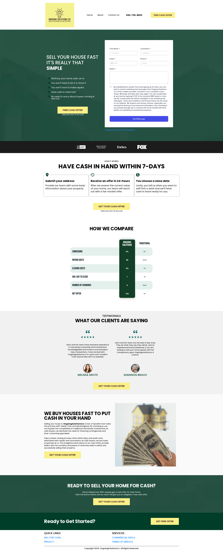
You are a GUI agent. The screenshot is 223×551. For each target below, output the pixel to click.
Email (112, 59)
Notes (113, 69)
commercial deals (123, 537)
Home (90, 15)
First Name (115, 49)
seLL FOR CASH (52, 537)
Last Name (145, 49)
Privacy (109, 130)
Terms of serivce (122, 541)
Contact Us (113, 15)
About (100, 15)
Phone (143, 59)
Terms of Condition (124, 130)
